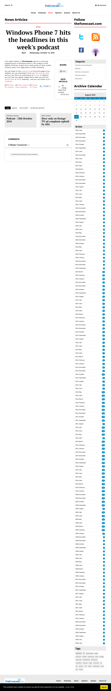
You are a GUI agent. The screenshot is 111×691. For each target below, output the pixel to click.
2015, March (79, 272)
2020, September (80, 219)
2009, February (80, 530)
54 (103, 289)
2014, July (78, 300)
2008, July (78, 554)
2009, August (79, 508)
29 (103, 533)
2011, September (80, 420)
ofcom (81, 669)
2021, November (80, 183)
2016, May (78, 247)
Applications (78, 78)
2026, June (78, 130)
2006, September (80, 632)
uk (84, 653)
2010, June (78, 473)
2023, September (80, 148)
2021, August (79, 187)
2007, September (80, 590)
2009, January (79, 533)
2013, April (78, 353)
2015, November (80, 264)
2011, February (80, 445)
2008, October (79, 544)
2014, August (79, 296)
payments (91, 656)
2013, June (78, 346)
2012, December (80, 367)
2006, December (80, 622)
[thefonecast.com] (54, 5)
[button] (9, 5)
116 (103, 448)
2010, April (78, 480)
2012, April (78, 395)
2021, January (79, 204)
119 (103, 420)
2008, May (78, 562)
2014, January (79, 321)
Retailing (77, 68)
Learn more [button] (69, 687)
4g (76, 666)
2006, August (79, 636)
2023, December (80, 137)
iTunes (36, 75)
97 (103, 360)
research (78, 656)
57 (103, 339)
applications (90, 653)
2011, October (79, 417)
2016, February (80, 254)
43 (103, 300)
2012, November (80, 371)
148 (103, 505)
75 (103, 342)
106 (103, 409)
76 (103, 335)
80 (103, 388)
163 (103, 526)
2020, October (79, 215)
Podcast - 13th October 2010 (19, 119)
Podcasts (42, 13)
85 (103, 321)
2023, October (79, 144)
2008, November (80, 540)
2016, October (79, 243)
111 (103, 466)
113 (103, 402)
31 (103, 296)
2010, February (80, 487)
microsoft (23, 108)
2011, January (79, 448)
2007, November (80, 583)
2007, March (79, 611)
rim (77, 669)
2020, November (80, 211)
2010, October (79, 459)
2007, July (78, 597)
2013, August (79, 339)
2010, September (80, 463)
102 (103, 374)
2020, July (78, 226)
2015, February (80, 275)
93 (103, 508)
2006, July (78, 639)
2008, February (80, 572)
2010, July (78, 470)
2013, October (79, 332)
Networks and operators (82, 72)
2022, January (79, 176)
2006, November (80, 625)
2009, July (78, 512)
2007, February (80, 615)
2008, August (79, 551)
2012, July (78, 385)
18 (103, 275)
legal (90, 663)
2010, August (79, 466)
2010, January (79, 491)
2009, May (78, 519)
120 (103, 431)
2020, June (78, 229)
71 (103, 332)
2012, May (78, 392)
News (50, 13)
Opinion (58, 13)
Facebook (8, 81)
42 (103, 293)
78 (103, 317)
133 (103, 392)
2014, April (78, 310)
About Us (76, 13)
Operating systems (80, 75)
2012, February (80, 402)
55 (103, 310)
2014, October (79, 289)
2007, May (78, 604)
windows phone (37, 108)
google (102, 656)
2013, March (79, 356)
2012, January (79, 406)
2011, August (79, 424)
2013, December (80, 325)
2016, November (80, 240)
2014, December (80, 282)
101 (103, 441)
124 (103, 427)
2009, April (78, 523)
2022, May (78, 162)
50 (103, 303)
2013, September (80, 335)
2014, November (80, 286)
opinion (79, 653)
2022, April (78, 165)
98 (103, 378)
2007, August (79, 593)
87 (103, 371)
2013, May (78, 349)
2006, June (78, 643)
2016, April (78, 250)
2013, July (78, 342)
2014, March (79, 314)
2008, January (79, 576)
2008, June (78, 558)
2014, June (78, 303)
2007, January (79, 618)
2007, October (79, 586)
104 (103, 484)
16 (103, 272)
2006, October (79, 629)
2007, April (78, 608)
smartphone (86, 660)
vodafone (78, 663)
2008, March (79, 569)
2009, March (79, 526)
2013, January (79, 363)
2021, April (78, 201)
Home (33, 13)
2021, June (78, 194)
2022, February (80, 173)
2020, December (80, 208)
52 (103, 307)
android (84, 656)
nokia (96, 656)
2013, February (80, 360)
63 (103, 314)
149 (103, 501)
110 (103, 399)
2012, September (80, 378)
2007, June (78, 600)
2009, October (79, 501)
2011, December (80, 409)
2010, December (80, 452)
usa (86, 666)
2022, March (79, 169)
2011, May (78, 434)
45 (103, 286)
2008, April (78, 565)
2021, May (78, 197)
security (85, 663)
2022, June (78, 158)
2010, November (80, 456)
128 (103, 473)
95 (103, 363)
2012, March (79, 399)
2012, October (79, 374)
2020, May (78, 233)
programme (25, 71)
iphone (81, 666)
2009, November (80, 498)
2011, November (80, 413)
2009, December (80, 494)
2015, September (80, 268)
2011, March (79, 441)
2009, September (80, 505)
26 (103, 279)
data (102, 666)
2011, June (78, 431)
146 (103, 498)
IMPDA (19, 79)
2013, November (80, 328)
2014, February (80, 317)
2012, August (79, 381)
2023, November (80, 141)
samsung (78, 660)
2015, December (80, 261)
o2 (101, 663)
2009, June (78, 516)
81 (103, 367)
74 (103, 353)
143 (103, 491)
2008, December (80, 537)
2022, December (80, 155)
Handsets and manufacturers (83, 65)
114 (103, 477)
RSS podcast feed (42, 73)
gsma (14, 108)
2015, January (79, 279)
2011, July (78, 427)
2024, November (80, 134)
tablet (89, 666)
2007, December (80, 579)
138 (103, 445)
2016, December (80, 236)
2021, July (78, 190)
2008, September (80, 547)
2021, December (80, 180)
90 (103, 424)
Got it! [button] (104, 687)
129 (103, 406)
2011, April (78, 438)
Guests (67, 13)
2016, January (79, 257)
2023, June (78, 151)
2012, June (78, 388)
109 (103, 413)
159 (103, 512)
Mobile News (10, 79)
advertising (96, 666)
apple (96, 653)
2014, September (80, 293)
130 (103, 417)
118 (103, 452)
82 (103, 438)
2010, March (79, 484)
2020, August (79, 222)
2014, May (78, 307)
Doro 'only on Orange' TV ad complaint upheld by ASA (55, 120)
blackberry (94, 660)
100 (103, 395)
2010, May (78, 477)
